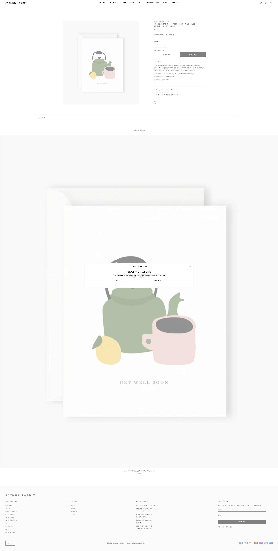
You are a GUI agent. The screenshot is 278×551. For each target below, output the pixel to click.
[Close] (190, 266)
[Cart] (271, 3)
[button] (113, 3)
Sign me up (158, 280)
